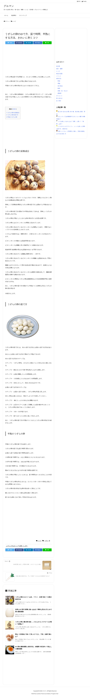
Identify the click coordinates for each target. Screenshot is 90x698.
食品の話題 (59, 73)
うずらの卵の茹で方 (12, 115)
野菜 (59, 81)
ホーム (7, 21)
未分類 (58, 66)
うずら (46, 540)
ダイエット (59, 95)
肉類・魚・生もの (63, 91)
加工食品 (60, 86)
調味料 (59, 93)
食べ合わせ (59, 98)
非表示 (14, 109)
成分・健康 (59, 68)
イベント (58, 76)
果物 (59, 83)
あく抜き (58, 100)
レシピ (14, 21)
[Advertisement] (28, 60)
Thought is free (54, 693)
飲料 (59, 88)
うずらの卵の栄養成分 (12, 112)
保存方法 (58, 78)
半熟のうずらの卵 (11, 117)
